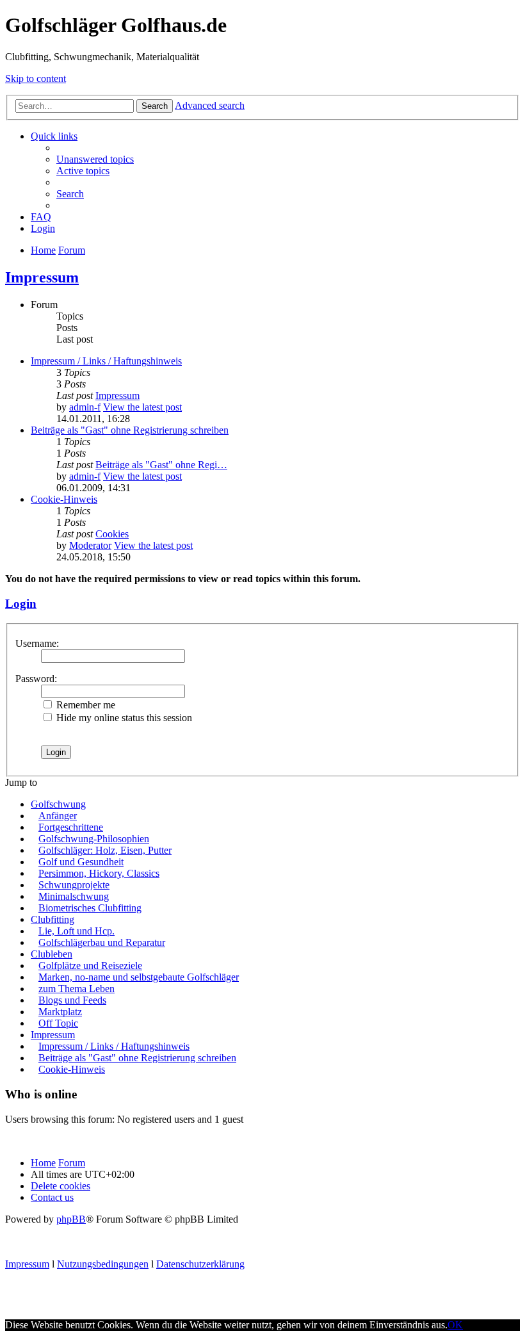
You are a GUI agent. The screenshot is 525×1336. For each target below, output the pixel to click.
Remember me (84, 704)
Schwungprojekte (73, 884)
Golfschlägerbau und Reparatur (101, 942)
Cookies (112, 533)
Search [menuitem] (70, 193)
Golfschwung (58, 804)
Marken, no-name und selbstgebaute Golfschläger (138, 977)
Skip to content (35, 78)
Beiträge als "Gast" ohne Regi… (161, 464)
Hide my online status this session (123, 717)
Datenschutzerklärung (200, 1264)
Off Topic (58, 1023)
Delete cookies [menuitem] (60, 1185)
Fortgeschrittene (70, 827)
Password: (36, 678)
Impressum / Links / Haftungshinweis (106, 360)
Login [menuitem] (43, 228)
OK (455, 1324)
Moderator (90, 545)
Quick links (54, 136)
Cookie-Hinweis (64, 499)
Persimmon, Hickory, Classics (98, 873)
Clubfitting (52, 919)
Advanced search (210, 105)
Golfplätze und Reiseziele (90, 965)
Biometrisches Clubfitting (89, 907)
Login (20, 603)
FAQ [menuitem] (41, 216)
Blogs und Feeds (72, 1000)
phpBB (71, 1219)
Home (43, 1162)
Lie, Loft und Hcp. (76, 930)
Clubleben (51, 954)
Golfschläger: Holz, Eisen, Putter (105, 850)
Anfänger (57, 815)
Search (154, 106)
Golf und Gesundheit (81, 861)
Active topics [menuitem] (82, 170)
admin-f (85, 407)
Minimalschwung (73, 896)
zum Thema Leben (76, 988)
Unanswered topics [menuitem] (95, 159)
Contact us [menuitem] (52, 1197)
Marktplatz (60, 1011)
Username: (37, 643)
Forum (71, 1162)
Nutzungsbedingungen (103, 1264)
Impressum (42, 277)
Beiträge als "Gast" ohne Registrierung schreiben (130, 430)
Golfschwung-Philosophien (93, 838)
